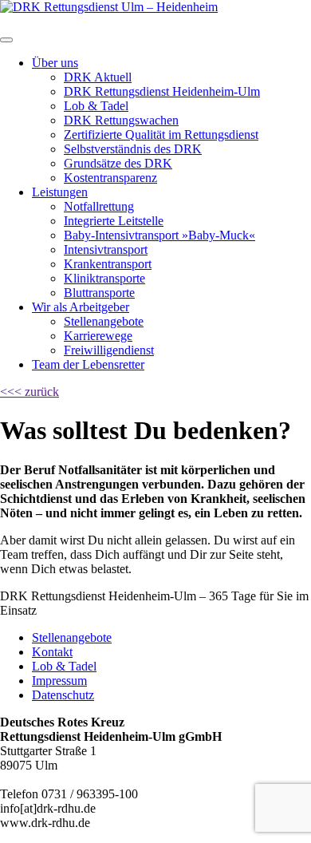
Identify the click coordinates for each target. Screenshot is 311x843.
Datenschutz (63, 695)
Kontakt (52, 652)
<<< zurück (29, 391)
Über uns (55, 62)
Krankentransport (108, 264)
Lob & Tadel (96, 106)
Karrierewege (98, 335)
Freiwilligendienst (109, 350)
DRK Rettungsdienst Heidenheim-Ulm (162, 91)
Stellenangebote (104, 321)
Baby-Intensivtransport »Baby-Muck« (159, 235)
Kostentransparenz (110, 177)
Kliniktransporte (104, 278)
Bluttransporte (99, 292)
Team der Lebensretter (88, 364)
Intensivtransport (106, 249)
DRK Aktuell (98, 77)
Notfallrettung (99, 206)
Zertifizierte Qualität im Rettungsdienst (161, 134)
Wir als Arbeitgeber (80, 307)
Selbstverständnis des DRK (133, 149)
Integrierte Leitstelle (113, 221)
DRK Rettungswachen (121, 120)
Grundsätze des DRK (118, 163)
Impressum (59, 680)
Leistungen (60, 192)
